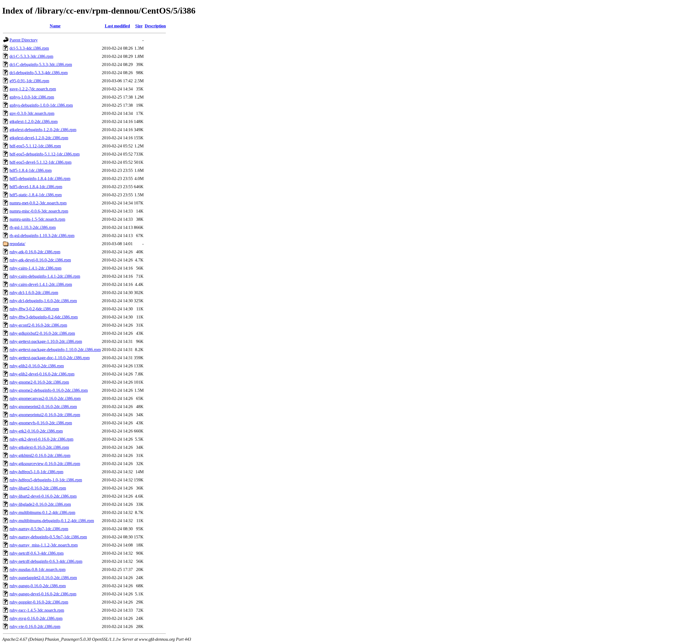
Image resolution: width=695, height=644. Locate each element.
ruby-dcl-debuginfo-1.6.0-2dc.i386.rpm (43, 300)
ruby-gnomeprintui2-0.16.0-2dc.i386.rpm (45, 414)
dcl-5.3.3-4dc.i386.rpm (29, 48)
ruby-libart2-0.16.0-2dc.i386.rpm (38, 488)
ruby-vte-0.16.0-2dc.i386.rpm (35, 626)
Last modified (117, 26)
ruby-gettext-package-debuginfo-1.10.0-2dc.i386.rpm (55, 349)
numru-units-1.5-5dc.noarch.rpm (37, 219)
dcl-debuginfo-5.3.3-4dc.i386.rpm (39, 72)
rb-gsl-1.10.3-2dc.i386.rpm (33, 227)
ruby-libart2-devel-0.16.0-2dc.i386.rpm (43, 496)
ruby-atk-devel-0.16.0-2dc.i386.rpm (40, 260)
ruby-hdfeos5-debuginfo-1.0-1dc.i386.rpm (46, 480)
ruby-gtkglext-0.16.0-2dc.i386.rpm (39, 447)
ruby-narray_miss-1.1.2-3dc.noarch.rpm (44, 545)
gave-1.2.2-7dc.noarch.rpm (33, 89)
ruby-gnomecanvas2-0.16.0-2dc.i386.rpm (45, 398)
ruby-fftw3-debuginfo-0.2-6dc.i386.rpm (44, 317)
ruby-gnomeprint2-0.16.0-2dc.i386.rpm (43, 406)
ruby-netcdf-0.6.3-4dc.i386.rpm (37, 553)
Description (155, 26)
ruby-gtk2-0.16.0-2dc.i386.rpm (36, 431)
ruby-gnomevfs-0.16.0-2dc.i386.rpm (41, 423)
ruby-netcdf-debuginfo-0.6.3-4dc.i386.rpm (46, 561)
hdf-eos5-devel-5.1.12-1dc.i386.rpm (40, 162)
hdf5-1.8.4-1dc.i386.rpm (31, 170)
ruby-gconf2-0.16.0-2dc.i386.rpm (38, 325)
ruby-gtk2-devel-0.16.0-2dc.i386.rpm (41, 439)
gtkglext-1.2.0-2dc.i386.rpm (34, 121)
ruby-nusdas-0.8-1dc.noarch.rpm (37, 569)
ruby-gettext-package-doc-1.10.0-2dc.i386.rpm (50, 357)
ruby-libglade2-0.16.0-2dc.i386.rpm (40, 504)
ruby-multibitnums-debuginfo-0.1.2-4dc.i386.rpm (52, 520)
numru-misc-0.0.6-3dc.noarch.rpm (39, 211)
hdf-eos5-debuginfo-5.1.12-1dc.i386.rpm (45, 154)
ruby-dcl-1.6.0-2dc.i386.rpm (34, 292)
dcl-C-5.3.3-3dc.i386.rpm (31, 56)
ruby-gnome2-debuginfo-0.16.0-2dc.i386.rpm (49, 390)
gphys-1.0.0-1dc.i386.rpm (32, 97)
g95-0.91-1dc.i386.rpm (29, 80)
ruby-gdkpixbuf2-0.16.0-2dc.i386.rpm (42, 333)
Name (55, 26)
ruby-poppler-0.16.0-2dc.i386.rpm (39, 602)
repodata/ (17, 243)
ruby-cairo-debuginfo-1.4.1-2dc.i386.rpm (45, 276)
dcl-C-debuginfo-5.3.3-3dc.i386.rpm (41, 64)
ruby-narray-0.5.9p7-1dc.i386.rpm (39, 528)
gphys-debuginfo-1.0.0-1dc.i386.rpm (41, 105)
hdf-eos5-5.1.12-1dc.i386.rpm (35, 146)
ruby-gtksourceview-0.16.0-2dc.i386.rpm (45, 463)
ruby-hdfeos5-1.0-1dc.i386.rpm (36, 471)
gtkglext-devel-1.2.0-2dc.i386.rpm (39, 137)
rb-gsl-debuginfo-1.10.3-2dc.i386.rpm (42, 235)
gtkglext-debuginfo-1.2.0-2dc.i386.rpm (43, 129)
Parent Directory (24, 40)
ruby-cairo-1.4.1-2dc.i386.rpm (35, 268)
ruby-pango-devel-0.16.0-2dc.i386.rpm (43, 594)
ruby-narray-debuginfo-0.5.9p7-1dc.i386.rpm (48, 537)
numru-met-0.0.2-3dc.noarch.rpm (38, 203)
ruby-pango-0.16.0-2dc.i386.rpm (38, 585)
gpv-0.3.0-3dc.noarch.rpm (32, 113)
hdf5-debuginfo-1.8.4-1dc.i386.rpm (40, 178)
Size (139, 26)
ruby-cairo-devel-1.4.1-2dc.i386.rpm (41, 284)
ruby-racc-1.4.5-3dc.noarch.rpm (37, 610)
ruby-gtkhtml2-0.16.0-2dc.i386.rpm (40, 455)
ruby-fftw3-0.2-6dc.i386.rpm (34, 309)
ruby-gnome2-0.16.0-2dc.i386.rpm (39, 382)
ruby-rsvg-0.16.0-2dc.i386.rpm (36, 618)
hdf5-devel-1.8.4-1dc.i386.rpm (36, 186)
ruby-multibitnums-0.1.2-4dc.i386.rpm (42, 512)
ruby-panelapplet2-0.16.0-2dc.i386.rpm (43, 577)
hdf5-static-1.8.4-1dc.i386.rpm (36, 194)
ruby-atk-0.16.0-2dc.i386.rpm (35, 252)
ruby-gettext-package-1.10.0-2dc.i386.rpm (46, 341)
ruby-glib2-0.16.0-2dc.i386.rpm (37, 366)
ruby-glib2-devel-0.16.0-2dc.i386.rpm (42, 374)
